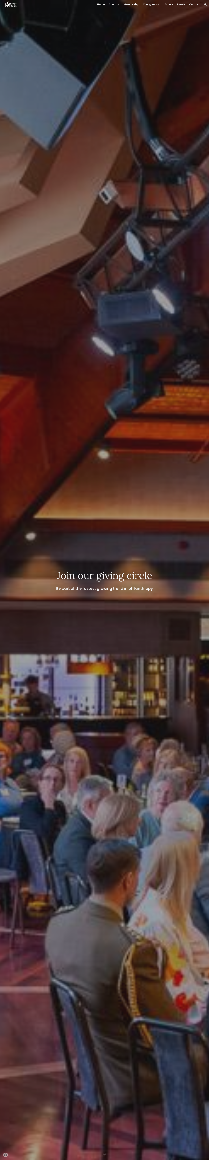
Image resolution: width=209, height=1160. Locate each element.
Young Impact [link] (152, 4)
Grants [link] (169, 4)
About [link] (112, 4)
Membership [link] (131, 4)
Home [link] (101, 4)
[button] (205, 4)
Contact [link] (194, 4)
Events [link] (181, 4)
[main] (104, 580)
